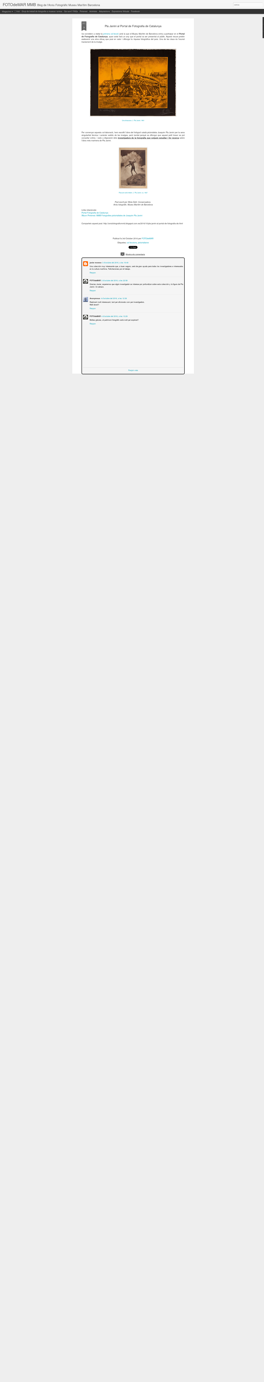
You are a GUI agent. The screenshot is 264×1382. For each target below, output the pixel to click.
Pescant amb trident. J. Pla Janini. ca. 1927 (133, 192)
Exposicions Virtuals (120, 11)
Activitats (93, 11)
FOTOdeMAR (147, 238)
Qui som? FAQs (71, 11)
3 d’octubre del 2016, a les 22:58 (114, 280)
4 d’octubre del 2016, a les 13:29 (114, 316)
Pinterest (83, 11)
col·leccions (132, 242)
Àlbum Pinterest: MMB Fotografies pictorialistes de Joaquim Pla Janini (112, 215)
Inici (18, 11)
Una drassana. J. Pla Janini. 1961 (133, 120)
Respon (92, 272)
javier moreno (95, 262)
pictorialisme (143, 242)
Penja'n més (133, 370)
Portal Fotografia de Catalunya (95, 212)
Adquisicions (104, 11)
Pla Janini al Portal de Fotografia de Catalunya (133, 26)
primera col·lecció (111, 33)
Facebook (135, 11)
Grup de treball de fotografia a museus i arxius (42, 11)
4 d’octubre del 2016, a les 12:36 (114, 298)
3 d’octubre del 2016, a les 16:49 (115, 262)
